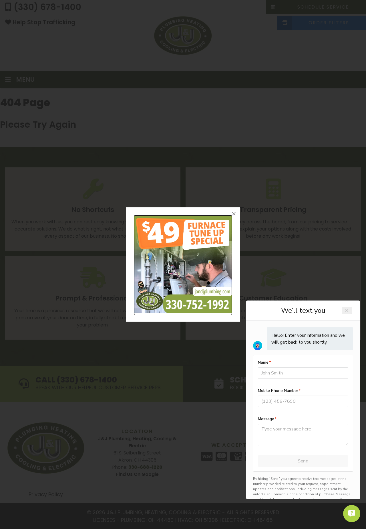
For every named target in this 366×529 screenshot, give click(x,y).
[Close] (234, 213)
